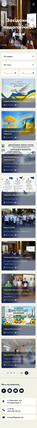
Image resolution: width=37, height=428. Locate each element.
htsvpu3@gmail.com (15, 417)
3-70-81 (10, 409)
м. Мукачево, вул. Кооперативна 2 (14, 401)
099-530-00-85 (13, 411)
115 (21, 373)
